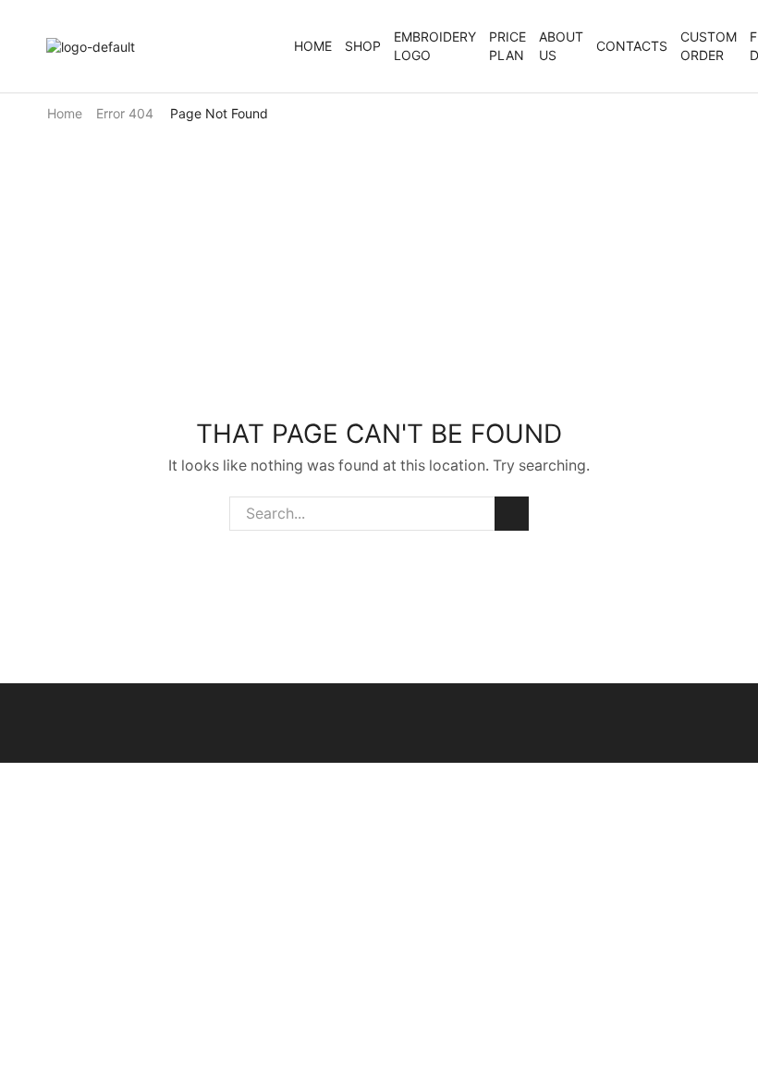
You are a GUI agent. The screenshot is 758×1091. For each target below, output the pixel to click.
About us (561, 46)
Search (512, 513)
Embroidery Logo (435, 46)
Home (313, 46)
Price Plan (507, 46)
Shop (363, 46)
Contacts (631, 46)
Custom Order (708, 46)
